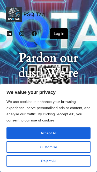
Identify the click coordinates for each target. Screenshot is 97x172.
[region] (48, 128)
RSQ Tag (34, 14)
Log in (59, 33)
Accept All (48, 133)
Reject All (48, 161)
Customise (48, 147)
